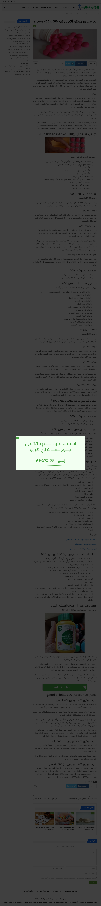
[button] (61, 460)
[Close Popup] (17, 438)
